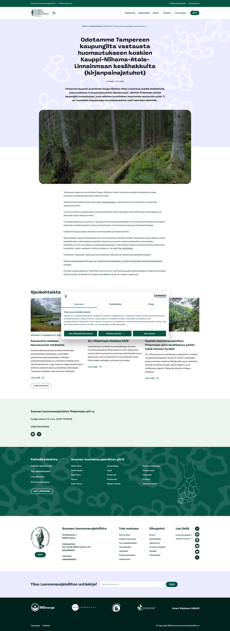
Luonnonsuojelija (183, 535)
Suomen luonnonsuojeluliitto (43, 3)
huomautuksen (109, 202)
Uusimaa (146, 479)
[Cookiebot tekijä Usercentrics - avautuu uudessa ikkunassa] (155, 296)
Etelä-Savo (76, 475)
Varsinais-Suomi (150, 484)
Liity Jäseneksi (42, 491)
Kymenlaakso (113, 466)
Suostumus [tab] (79, 304)
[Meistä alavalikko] (159, 13)
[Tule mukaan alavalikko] (186, 13)
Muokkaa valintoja (113, 333)
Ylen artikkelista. (125, 248)
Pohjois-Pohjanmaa (151, 466)
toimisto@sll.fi (68, 550)
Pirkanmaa (111, 475)
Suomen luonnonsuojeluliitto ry (185, 625)
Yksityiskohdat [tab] (115, 304)
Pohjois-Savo (148, 470)
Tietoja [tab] (151, 304)
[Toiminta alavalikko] (171, 13)
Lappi (109, 470)
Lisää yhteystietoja (40, 426)
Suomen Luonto (182, 539)
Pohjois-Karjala (113, 484)
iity (40, 554)
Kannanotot (49, 335)
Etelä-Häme (76, 466)
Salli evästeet (149, 333)
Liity (194, 13)
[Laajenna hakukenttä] (54, 12)
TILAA (172, 584)
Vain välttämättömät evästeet (81, 333)
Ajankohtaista (96, 26)
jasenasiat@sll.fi (69, 559)
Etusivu (85, 26)
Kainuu (74, 479)
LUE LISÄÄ (35, 378)
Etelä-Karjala (76, 470)
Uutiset (60, 335)
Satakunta (147, 475)
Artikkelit (36, 335)
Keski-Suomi (76, 484)
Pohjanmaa (112, 479)
